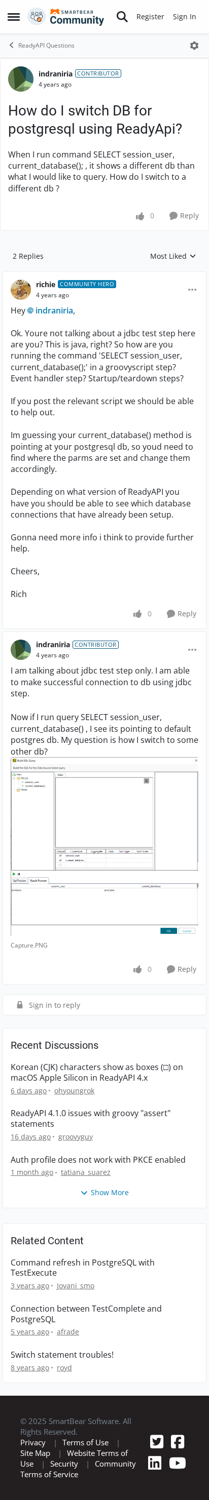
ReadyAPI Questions (46, 45)
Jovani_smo (75, 1285)
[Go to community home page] (65, 17)
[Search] (122, 17)
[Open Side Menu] (14, 16)
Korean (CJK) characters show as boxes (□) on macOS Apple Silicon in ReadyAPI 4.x (97, 1072)
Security (64, 1463)
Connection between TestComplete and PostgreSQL (86, 1314)
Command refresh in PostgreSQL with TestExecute (83, 1268)
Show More (110, 1192)
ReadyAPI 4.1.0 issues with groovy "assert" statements (90, 1118)
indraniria (56, 73)
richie (45, 284)
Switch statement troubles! (62, 1355)
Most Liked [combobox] (173, 256)
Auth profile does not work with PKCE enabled (98, 1160)
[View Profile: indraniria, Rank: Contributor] (20, 79)
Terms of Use (85, 1442)
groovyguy (75, 1136)
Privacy (33, 1442)
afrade (68, 1331)
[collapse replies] (104, 276)
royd (64, 1367)
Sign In (184, 16)
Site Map (35, 1453)
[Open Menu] (194, 45)
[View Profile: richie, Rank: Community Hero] (21, 290)
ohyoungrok (74, 1090)
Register (150, 16)
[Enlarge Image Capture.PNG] (104, 846)
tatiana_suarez (86, 1172)
